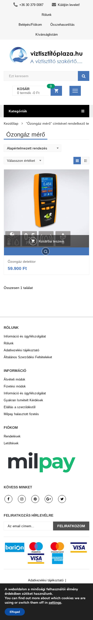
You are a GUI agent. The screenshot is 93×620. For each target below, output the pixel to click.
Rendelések (12, 436)
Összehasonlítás (62, 24)
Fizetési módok (15, 386)
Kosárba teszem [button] (51, 241)
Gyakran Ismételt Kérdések (23, 400)
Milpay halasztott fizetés (21, 414)
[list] (85, 160)
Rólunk (47, 15)
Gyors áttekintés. (46, 251)
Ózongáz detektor (22, 261)
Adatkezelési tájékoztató (21, 350)
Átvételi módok (14, 379)
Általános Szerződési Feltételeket (28, 357)
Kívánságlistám (46, 34)
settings (55, 602)
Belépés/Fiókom (30, 24)
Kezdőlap (11, 123)
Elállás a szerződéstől (19, 407)
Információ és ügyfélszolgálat (25, 336)
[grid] (77, 160)
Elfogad (15, 612)
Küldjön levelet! (69, 5)
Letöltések (11, 443)
